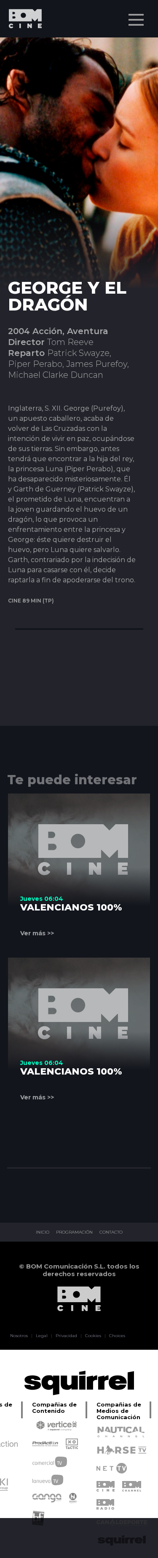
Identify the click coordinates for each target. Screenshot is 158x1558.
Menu (136, 20)
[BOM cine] (21, 43)
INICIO (42, 1232)
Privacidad (66, 1335)
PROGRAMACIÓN (74, 1232)
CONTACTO (111, 1232)
